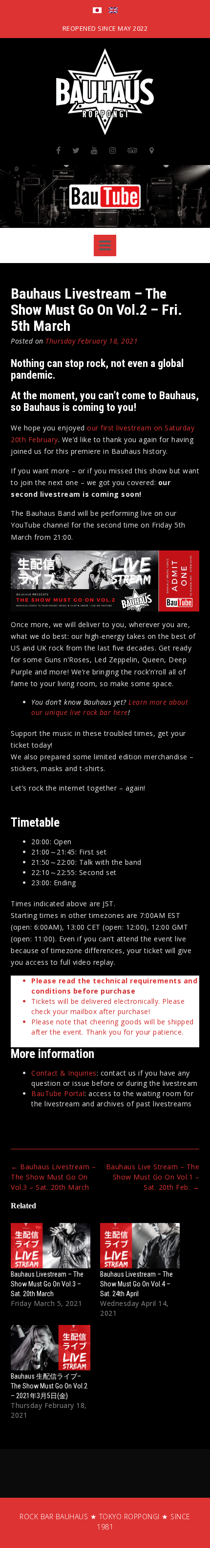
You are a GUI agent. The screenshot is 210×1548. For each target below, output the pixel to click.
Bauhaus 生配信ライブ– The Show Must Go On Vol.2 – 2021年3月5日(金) (49, 1386)
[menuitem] (97, 11)
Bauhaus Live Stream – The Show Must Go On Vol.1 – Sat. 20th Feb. (153, 1177)
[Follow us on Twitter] (76, 150)
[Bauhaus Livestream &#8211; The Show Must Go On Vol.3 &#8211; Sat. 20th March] (50, 1245)
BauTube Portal (57, 1093)
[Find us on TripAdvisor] (132, 150)
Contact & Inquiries (64, 1073)
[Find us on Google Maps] (151, 150)
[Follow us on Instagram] (113, 150)
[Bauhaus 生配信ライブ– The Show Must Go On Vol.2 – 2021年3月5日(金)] (50, 1347)
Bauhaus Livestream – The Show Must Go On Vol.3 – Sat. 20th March (53, 1177)
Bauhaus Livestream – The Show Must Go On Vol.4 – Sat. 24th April (136, 1284)
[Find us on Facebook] (58, 150)
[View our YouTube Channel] (94, 150)
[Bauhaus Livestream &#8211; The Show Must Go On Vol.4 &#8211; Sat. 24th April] (140, 1245)
